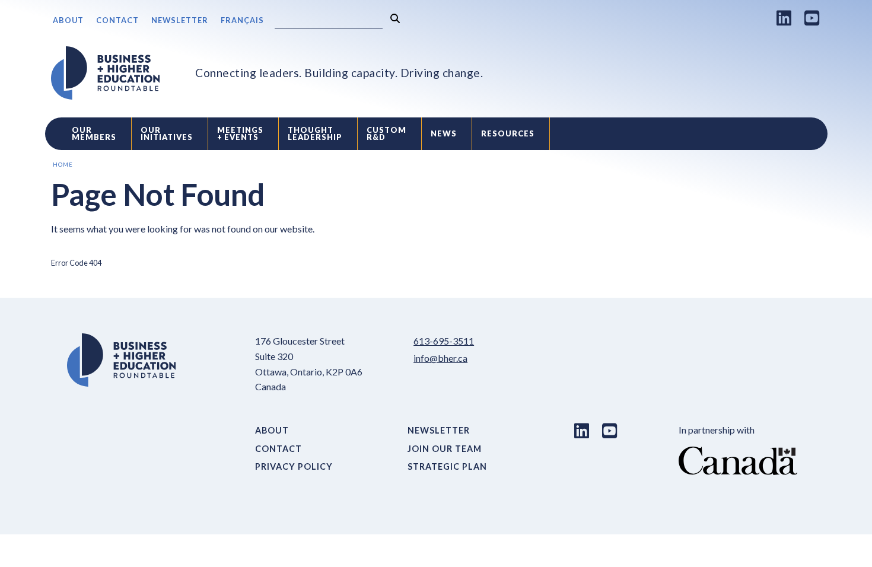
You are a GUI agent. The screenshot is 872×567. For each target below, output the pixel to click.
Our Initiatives (167, 133)
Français (242, 20)
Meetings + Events (240, 133)
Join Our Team (445, 449)
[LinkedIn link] (784, 18)
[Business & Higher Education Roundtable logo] (105, 73)
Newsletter (179, 20)
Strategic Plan (447, 466)
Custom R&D (386, 133)
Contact (117, 20)
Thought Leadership (315, 133)
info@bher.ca (440, 358)
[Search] (395, 18)
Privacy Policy (294, 466)
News (444, 133)
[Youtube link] (812, 18)
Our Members (94, 133)
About (68, 20)
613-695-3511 (443, 340)
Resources (507, 133)
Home (63, 164)
